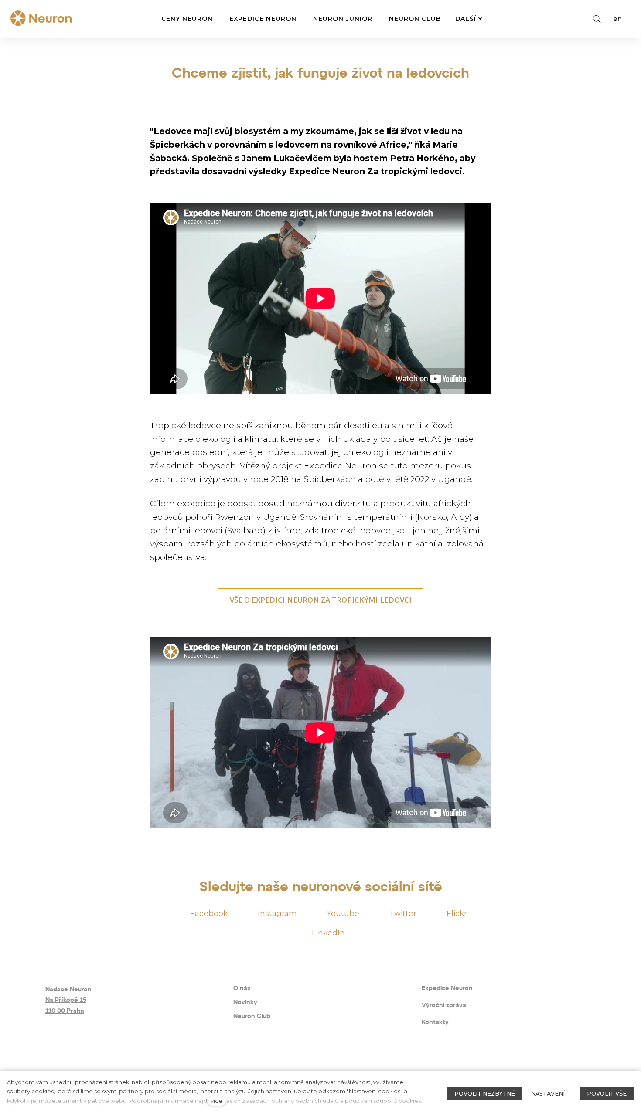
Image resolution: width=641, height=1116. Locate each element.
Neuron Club (251, 1016)
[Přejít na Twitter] (131, 1066)
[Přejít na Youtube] (105, 1066)
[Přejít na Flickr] (158, 1066)
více (216, 1101)
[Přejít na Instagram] (78, 1066)
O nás (241, 988)
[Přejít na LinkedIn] (184, 1066)
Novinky (245, 1002)
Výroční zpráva (444, 1005)
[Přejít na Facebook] (51, 1066)
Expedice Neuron (447, 988)
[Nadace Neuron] (41, 19)
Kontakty (435, 1022)
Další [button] (465, 19)
